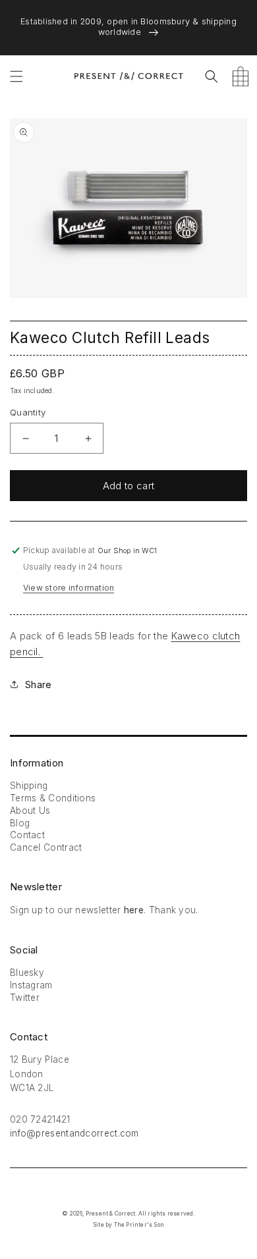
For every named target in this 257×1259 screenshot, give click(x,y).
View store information (68, 588)
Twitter (25, 997)
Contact (27, 835)
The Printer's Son (139, 1224)
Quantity (27, 412)
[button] (16, 76)
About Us (30, 810)
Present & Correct (110, 1213)
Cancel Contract (46, 847)
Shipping (28, 785)
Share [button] (38, 684)
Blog (20, 823)
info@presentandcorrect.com (74, 1133)
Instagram (31, 985)
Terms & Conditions (53, 798)
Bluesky (27, 972)
